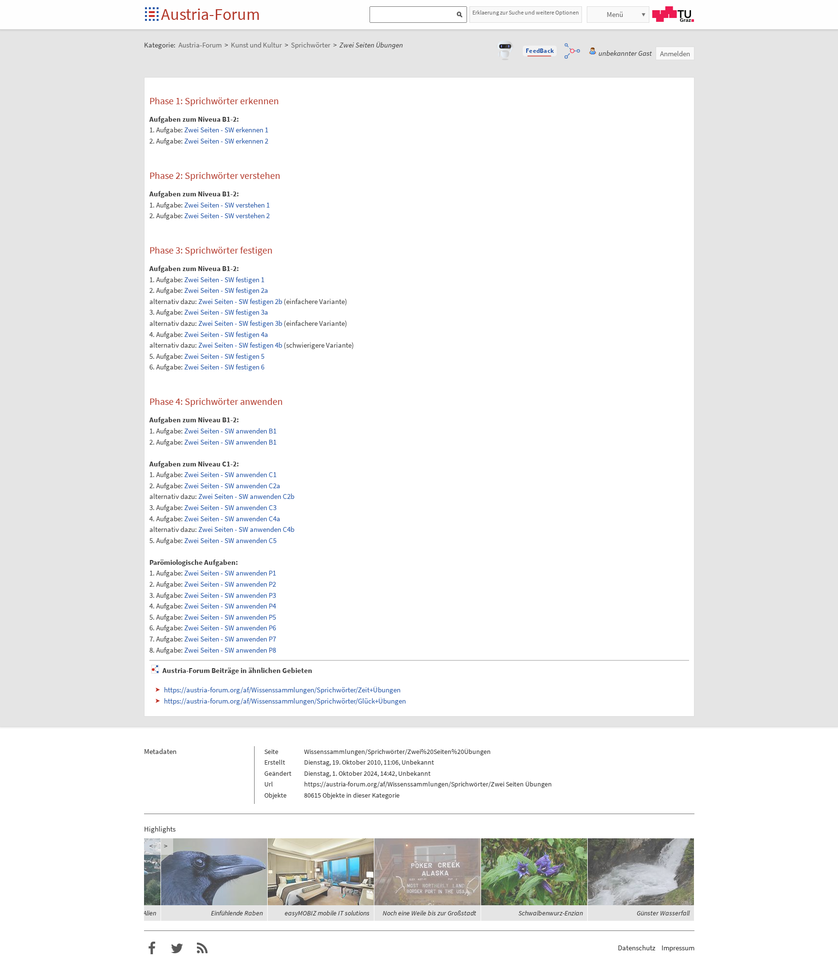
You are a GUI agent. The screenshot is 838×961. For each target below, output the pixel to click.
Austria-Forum (210, 14)
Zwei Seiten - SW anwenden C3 (230, 507)
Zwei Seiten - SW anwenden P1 (230, 572)
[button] (540, 51)
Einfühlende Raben (237, 913)
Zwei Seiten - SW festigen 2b (240, 301)
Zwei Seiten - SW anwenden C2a (232, 485)
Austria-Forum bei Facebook (152, 948)
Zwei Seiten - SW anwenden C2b (246, 496)
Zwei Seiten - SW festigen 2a (226, 290)
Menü (615, 14)
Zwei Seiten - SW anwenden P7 (230, 638)
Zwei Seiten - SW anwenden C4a (232, 518)
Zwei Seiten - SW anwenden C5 (230, 540)
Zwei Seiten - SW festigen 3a (226, 312)
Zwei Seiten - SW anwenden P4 (230, 605)
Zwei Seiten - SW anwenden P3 (230, 595)
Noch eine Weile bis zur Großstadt (429, 913)
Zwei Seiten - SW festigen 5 (224, 356)
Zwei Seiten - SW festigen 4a (226, 334)
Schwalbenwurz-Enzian (550, 913)
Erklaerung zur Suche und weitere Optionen (525, 12)
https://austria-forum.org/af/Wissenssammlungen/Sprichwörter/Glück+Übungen (285, 700)
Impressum (677, 947)
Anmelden (675, 53)
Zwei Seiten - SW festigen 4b (240, 345)
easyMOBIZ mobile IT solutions (327, 913)
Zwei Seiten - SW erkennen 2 (226, 140)
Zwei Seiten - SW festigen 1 (224, 279)
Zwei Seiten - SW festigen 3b (240, 323)
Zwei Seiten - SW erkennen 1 (226, 129)
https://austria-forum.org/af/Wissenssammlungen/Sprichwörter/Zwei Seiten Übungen (428, 784)
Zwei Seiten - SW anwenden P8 (230, 650)
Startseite (152, 14)
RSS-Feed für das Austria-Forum (202, 948)
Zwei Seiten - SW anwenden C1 (230, 474)
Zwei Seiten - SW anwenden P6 (230, 627)
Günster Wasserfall (663, 913)
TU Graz (673, 14)
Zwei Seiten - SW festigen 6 (224, 366)
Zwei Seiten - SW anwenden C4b (246, 529)
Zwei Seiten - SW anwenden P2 (230, 584)
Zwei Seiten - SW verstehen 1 (227, 204)
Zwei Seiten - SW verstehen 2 (227, 215)
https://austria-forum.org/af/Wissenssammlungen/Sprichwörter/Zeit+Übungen (282, 689)
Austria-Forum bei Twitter (177, 948)
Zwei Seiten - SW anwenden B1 (230, 430)
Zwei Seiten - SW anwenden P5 (230, 617)
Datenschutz (636, 947)
